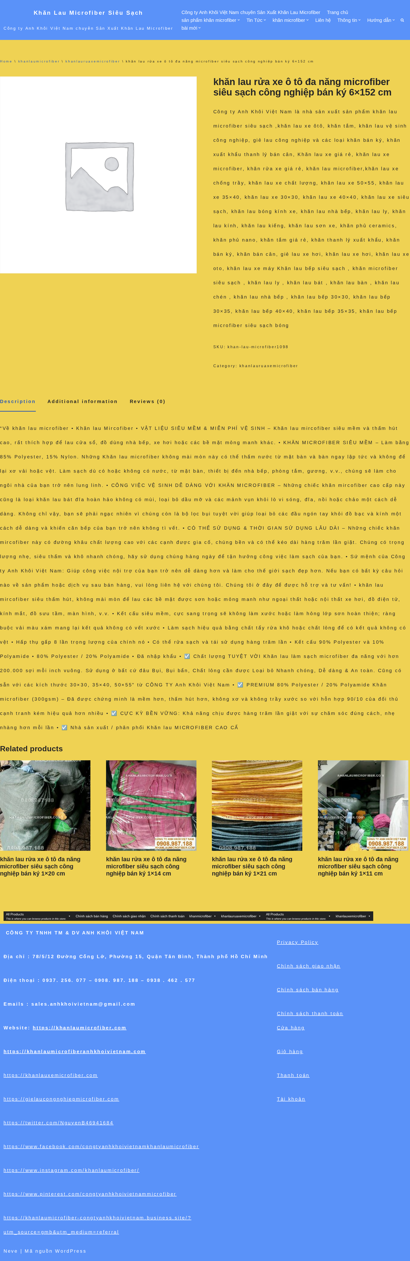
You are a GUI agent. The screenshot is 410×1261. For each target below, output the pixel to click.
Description (18, 401)
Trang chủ (337, 12)
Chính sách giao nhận (129, 916)
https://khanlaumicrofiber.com (79, 1027)
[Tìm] (402, 20)
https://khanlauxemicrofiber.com (51, 1075)
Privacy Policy (297, 942)
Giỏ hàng (290, 1051)
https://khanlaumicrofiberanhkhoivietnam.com (75, 1051)
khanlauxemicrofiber (351, 916)
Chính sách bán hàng (92, 916)
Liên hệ (323, 20)
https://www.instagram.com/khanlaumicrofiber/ (72, 1170)
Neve (11, 1251)
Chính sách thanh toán (167, 916)
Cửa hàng (291, 1027)
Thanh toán (293, 1075)
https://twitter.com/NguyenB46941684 (59, 1122)
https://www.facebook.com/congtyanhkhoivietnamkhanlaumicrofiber (101, 1146)
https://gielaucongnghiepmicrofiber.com (61, 1099)
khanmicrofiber (200, 916)
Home (6, 61)
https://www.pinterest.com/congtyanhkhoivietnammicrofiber (90, 1194)
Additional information (82, 401)
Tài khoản (291, 1099)
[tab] (18, 402)
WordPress (70, 1251)
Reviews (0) (148, 401)
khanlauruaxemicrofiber (92, 61)
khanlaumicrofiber (39, 61)
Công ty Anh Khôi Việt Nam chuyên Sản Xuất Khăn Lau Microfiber (251, 12)
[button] (239, 20)
